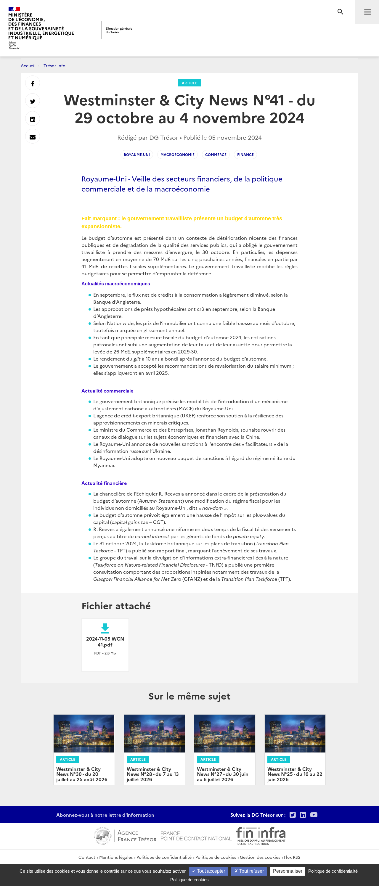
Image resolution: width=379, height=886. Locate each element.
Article (189, 82)
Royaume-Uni (137, 154)
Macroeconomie (177, 154)
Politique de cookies (215, 857)
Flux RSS (292, 857)
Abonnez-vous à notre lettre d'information (105, 814)
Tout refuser (251, 871)
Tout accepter (210, 871)
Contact (86, 857)
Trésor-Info (54, 65)
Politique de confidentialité (164, 857)
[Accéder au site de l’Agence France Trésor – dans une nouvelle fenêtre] (125, 835)
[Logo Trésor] (117, 30)
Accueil (28, 65)
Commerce (216, 154)
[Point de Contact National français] (196, 835)
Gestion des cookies (260, 857)
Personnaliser (287, 871)
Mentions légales (116, 857)
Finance (245, 154)
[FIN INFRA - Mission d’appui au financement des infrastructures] (260, 835)
